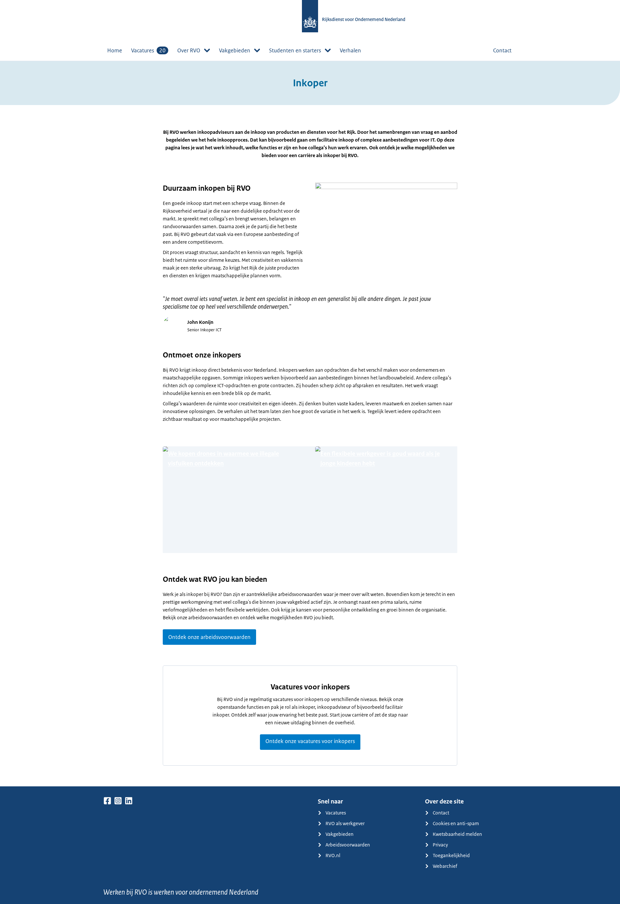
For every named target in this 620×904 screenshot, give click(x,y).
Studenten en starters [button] (295, 50)
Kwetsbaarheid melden (457, 834)
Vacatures (148, 50)
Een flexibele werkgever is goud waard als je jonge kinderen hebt (380, 458)
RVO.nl (333, 855)
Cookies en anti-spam (456, 823)
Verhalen (350, 50)
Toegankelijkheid (451, 855)
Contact (502, 50)
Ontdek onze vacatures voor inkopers (310, 741)
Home (114, 50)
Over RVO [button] (188, 50)
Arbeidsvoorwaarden (348, 845)
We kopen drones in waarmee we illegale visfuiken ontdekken (223, 458)
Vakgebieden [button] (234, 50)
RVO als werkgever (345, 823)
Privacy (440, 845)
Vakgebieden (340, 834)
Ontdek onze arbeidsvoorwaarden (209, 637)
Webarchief (445, 866)
